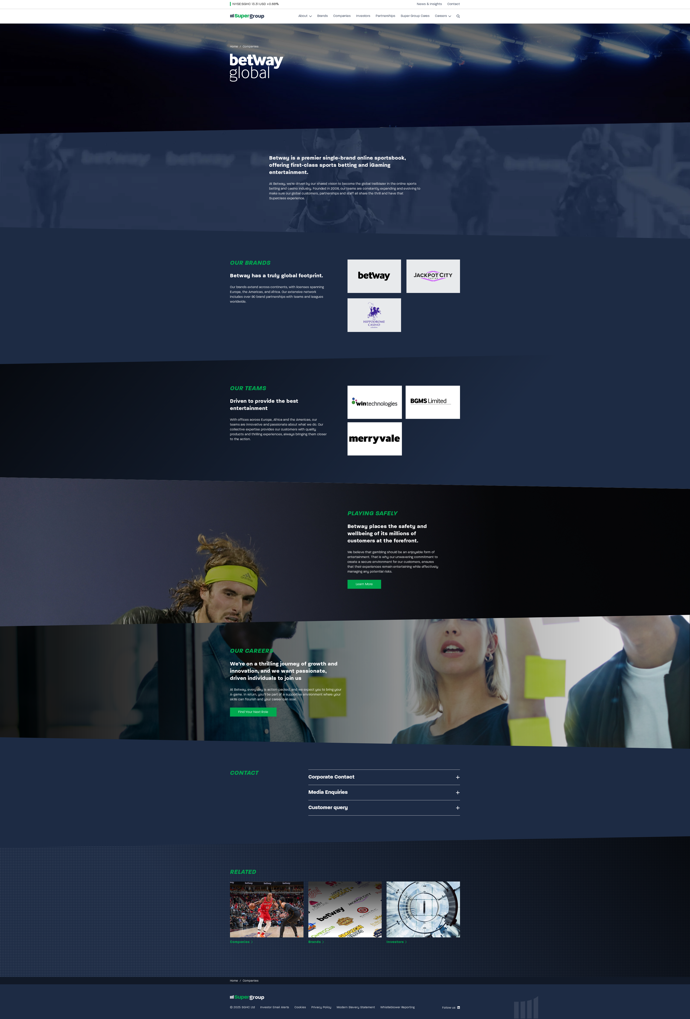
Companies (342, 16)
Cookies (300, 1007)
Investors (363, 16)
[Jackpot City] (433, 276)
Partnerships (385, 16)
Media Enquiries (328, 792)
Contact (453, 4)
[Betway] (374, 276)
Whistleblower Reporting (397, 1007)
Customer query (328, 808)
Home (234, 46)
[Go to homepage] (247, 16)
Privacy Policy (321, 1007)
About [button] (305, 17)
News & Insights (429, 4)
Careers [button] (443, 17)
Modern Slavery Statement (356, 1007)
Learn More (364, 584)
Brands (322, 16)
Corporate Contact (331, 777)
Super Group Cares (415, 16)
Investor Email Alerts (274, 1007)
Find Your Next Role (253, 712)
